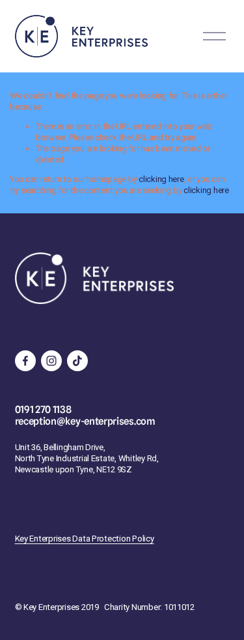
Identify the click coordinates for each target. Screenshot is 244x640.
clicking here (161, 179)
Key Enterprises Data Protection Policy (84, 538)
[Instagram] (51, 360)
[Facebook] (25, 360)
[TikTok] (77, 360)
